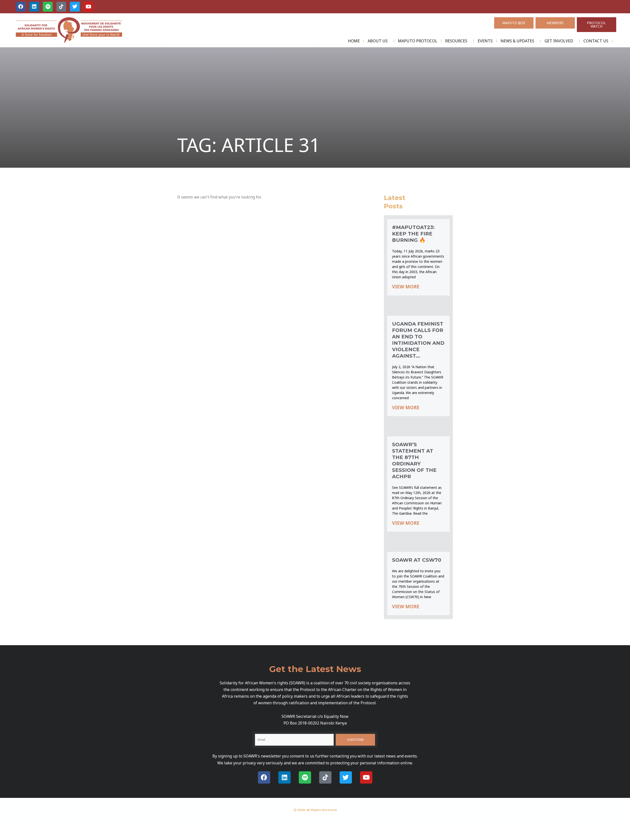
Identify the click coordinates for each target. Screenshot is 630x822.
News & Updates (517, 40)
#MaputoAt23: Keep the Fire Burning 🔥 (413, 233)
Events (485, 40)
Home (354, 40)
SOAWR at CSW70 (416, 560)
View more (405, 286)
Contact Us (595, 40)
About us (378, 40)
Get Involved (559, 40)
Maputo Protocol (417, 40)
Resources (456, 40)
